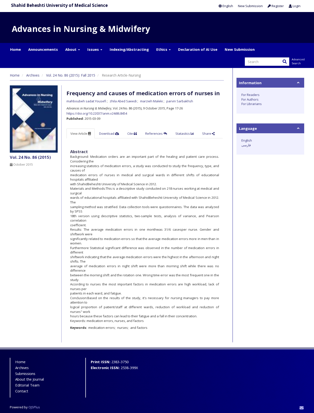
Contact (21, 390)
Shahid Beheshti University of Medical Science (59, 5)
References (154, 133)
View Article (79, 133)
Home (15, 49)
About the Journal (29, 379)
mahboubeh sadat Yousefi (86, 101)
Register (277, 6)
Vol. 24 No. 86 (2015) (30, 157)
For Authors (250, 99)
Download (107, 133)
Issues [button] (93, 49)
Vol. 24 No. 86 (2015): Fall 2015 (70, 75)
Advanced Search (298, 61)
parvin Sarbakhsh (179, 101)
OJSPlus (34, 407)
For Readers (250, 95)
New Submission (250, 6)
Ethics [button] (162, 49)
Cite (130, 133)
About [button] (71, 49)
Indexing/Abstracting (129, 49)
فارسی (246, 145)
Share (207, 133)
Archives (32, 75)
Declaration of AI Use (197, 49)
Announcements (43, 49)
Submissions (25, 373)
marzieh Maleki (152, 101)
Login (296, 6)
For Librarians (251, 104)
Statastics (183, 133)
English (227, 6)
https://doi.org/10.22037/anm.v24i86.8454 (96, 113)
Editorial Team (27, 385)
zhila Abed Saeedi (123, 101)
